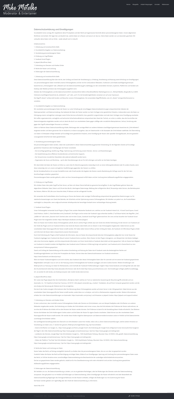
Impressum (69, 396)
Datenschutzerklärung (79, 396)
